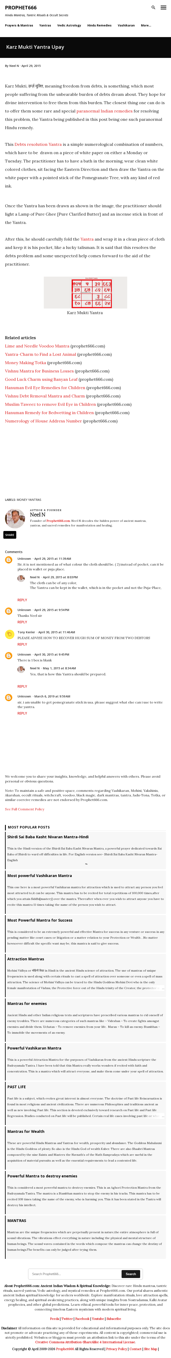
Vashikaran (126, 25)
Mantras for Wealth (25, 1131)
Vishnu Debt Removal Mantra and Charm (45, 396)
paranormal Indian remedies (105, 111)
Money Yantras (29, 500)
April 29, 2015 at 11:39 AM (52, 559)
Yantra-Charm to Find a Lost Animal (40, 354)
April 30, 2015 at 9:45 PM (51, 654)
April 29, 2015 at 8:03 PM (60, 577)
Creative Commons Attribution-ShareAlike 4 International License (85, 1342)
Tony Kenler (26, 632)
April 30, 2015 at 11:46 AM (56, 632)
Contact (136, 1349)
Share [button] (9, 535)
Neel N (35, 577)
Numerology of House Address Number (43, 421)
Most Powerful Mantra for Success (39, 920)
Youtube (98, 1319)
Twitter (67, 1319)
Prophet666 (21, 7)
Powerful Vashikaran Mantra (34, 1048)
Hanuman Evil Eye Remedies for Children (45, 387)
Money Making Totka (25, 362)
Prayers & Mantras (19, 25)
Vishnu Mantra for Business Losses (39, 371)
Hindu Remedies (99, 25)
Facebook (82, 1319)
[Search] (153, 7)
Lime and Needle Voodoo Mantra (37, 346)
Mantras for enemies (27, 1003)
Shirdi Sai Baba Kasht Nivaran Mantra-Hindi (48, 836)
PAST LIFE (16, 1086)
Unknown (24, 559)
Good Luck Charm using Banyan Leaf (41, 379)
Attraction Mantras (25, 958)
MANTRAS (16, 1220)
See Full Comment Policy (24, 809)
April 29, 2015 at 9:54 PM (51, 610)
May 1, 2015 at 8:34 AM (59, 668)
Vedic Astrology (69, 25)
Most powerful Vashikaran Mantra (39, 875)
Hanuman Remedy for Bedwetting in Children (49, 412)
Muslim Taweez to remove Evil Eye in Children (50, 404)
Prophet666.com (58, 521)
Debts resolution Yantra (39, 144)
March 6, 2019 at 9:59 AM (52, 696)
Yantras (45, 25)
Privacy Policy (116, 1349)
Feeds (54, 1319)
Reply (22, 600)
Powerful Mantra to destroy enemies (42, 1175)
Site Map (150, 1349)
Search (131, 1274)
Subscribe (114, 1319)
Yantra (87, 239)
